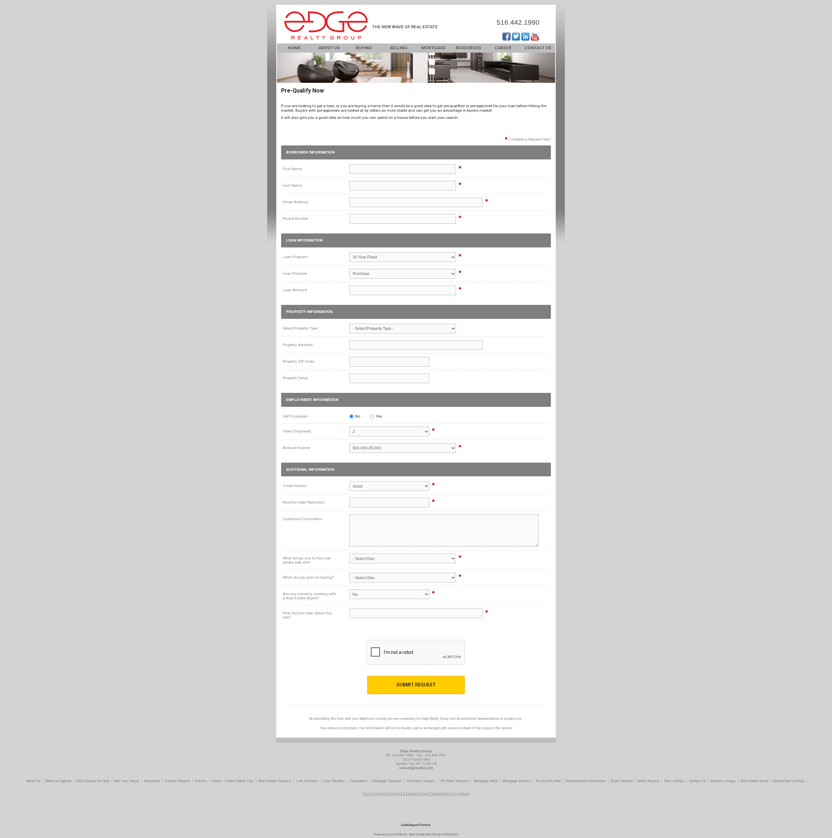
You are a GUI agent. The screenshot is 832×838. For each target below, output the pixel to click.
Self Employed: (295, 416)
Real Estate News (754, 781)
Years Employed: (297, 431)
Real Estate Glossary (274, 781)
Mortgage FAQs (486, 781)
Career (503, 47)
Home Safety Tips (240, 781)
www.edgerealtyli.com (416, 768)
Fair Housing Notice (381, 793)
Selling (399, 47)
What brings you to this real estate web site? (307, 560)
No (357, 416)
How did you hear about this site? (307, 615)
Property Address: (298, 345)
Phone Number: (296, 218)
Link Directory (307, 781)
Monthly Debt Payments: (304, 502)
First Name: (293, 169)
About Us (329, 47)
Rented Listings (723, 781)
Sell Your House (126, 781)
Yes (379, 416)
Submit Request (416, 684)
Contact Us (538, 47)
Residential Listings (789, 781)
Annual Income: (297, 447)
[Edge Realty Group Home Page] (326, 26)
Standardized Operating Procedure (436, 793)
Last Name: (293, 185)
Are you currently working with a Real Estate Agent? (309, 596)
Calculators (358, 781)
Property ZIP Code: (299, 361)
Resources (468, 47)
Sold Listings (674, 781)
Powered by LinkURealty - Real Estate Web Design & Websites (416, 834)
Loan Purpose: (295, 273)
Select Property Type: (300, 328)
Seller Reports (648, 781)
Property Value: (296, 378)
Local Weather (334, 781)
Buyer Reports (622, 781)
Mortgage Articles (517, 781)
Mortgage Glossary (387, 781)
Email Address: (296, 202)
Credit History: (295, 485)
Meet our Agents (59, 781)
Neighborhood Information (586, 781)
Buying (364, 47)
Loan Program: (296, 257)
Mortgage (433, 47)
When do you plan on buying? (308, 577)
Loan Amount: (295, 290)
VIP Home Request (454, 781)
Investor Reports (177, 781)
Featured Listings (421, 781)
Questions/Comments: (303, 519)
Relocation (152, 781)
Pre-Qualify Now (548, 781)
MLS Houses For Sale (93, 781)
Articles (201, 781)
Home (294, 47)
